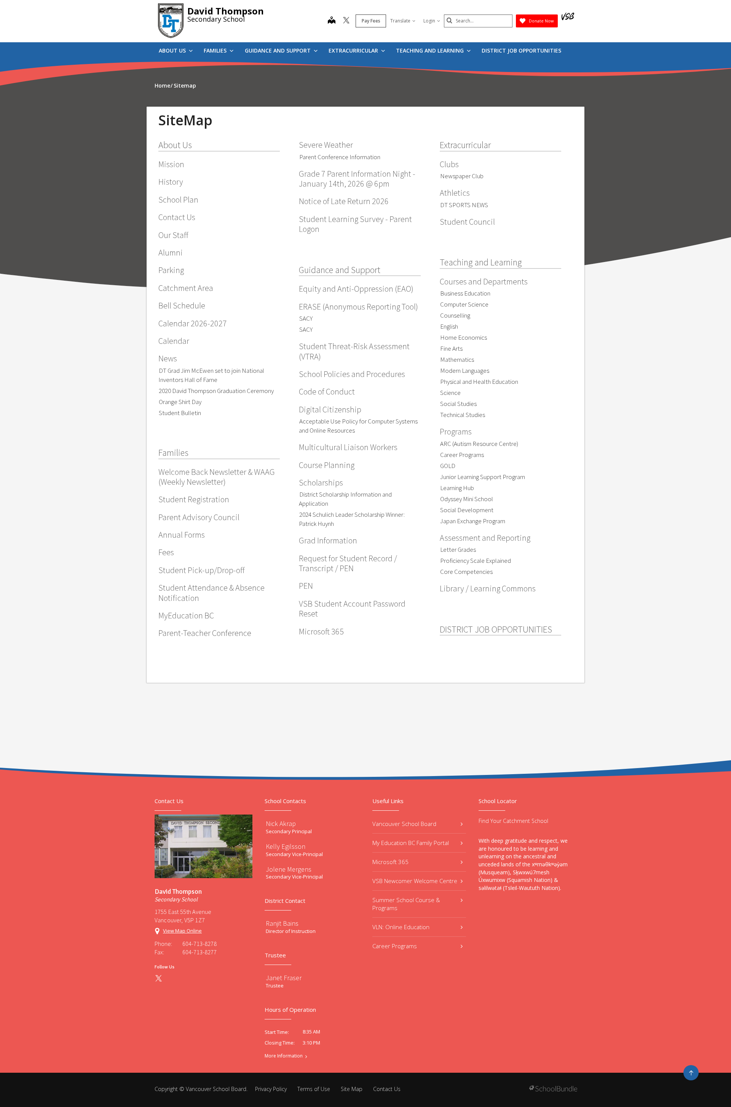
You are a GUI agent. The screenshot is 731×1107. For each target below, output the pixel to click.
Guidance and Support (278, 50)
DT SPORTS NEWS (464, 205)
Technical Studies (462, 415)
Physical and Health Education (479, 381)
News (167, 358)
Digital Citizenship (330, 409)
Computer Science (464, 304)
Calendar (173, 340)
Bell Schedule (181, 305)
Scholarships (321, 482)
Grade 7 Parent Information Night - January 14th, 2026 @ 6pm (357, 178)
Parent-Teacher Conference (204, 633)
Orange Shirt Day (180, 402)
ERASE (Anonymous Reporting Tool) (358, 306)
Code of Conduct (327, 391)
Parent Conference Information (339, 157)
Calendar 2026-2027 (192, 323)
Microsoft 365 (321, 631)
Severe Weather (326, 144)
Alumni (170, 252)
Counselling (455, 315)
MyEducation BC (186, 615)
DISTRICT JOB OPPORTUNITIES (521, 50)
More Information (284, 1056)
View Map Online (182, 930)
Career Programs (462, 454)
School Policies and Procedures (352, 374)
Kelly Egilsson (285, 846)
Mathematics (457, 359)
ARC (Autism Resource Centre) (479, 443)
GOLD (447, 466)
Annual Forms (181, 534)
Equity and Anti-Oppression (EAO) (356, 288)
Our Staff (173, 235)
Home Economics (463, 337)
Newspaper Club (462, 176)
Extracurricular (354, 50)
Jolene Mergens (288, 869)
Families (216, 50)
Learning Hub (457, 488)
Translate (400, 21)
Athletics (455, 192)
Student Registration (193, 499)
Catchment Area (185, 288)
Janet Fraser (284, 977)
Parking (171, 270)
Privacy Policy (271, 1089)
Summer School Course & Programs (406, 904)
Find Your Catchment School (513, 820)
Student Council (467, 221)
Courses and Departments (484, 281)
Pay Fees (371, 21)
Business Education (465, 293)
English (449, 326)
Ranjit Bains (282, 923)
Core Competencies (466, 571)
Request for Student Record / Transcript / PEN (348, 563)
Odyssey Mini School (466, 499)
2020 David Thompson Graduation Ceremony (216, 391)
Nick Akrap (281, 823)
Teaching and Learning (430, 50)
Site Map (351, 1089)
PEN (306, 585)
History (170, 181)
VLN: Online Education (400, 927)
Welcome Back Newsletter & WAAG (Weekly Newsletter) (216, 476)
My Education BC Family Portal (410, 843)
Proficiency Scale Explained (475, 560)
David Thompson (225, 11)
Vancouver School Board (404, 823)
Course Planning (326, 465)
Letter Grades (458, 549)
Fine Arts (451, 348)
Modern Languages (464, 370)
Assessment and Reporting (485, 537)
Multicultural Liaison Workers (348, 447)
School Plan (178, 199)
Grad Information (328, 540)
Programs (456, 431)
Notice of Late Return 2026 (344, 201)
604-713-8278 (199, 943)
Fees (166, 552)
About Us (173, 50)
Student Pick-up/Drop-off (201, 570)
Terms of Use (313, 1089)
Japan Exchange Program (472, 521)
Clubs (449, 164)
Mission (171, 164)
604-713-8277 (199, 952)
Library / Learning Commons (488, 588)
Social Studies (458, 403)
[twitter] (346, 21)
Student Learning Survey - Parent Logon (355, 224)
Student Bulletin (180, 413)
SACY (306, 318)
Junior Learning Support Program (482, 477)
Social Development (466, 510)
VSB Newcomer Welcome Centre (414, 881)
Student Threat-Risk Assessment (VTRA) (354, 351)
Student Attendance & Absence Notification (211, 592)
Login (429, 21)
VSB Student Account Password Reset (352, 608)
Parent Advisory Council (198, 517)
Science (450, 392)
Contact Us (176, 217)
